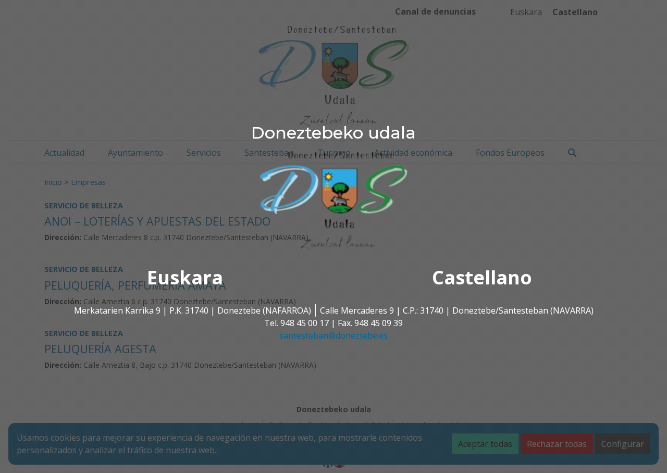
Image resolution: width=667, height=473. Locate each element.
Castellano (482, 277)
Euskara (185, 277)
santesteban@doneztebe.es (333, 335)
